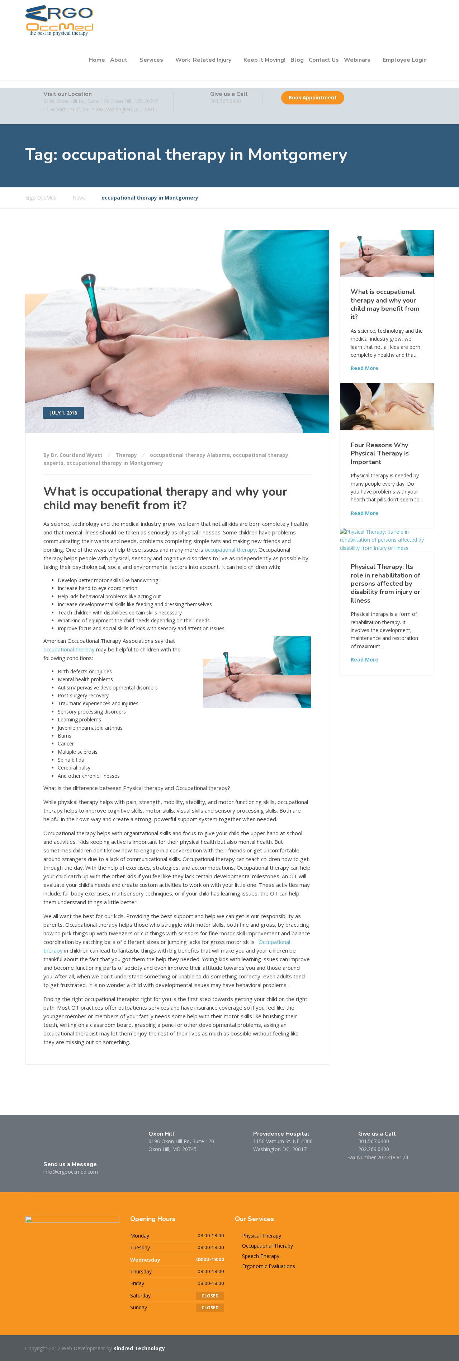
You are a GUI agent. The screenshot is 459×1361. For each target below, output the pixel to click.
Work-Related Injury (203, 60)
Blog (297, 60)
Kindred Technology (139, 1348)
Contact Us (324, 60)
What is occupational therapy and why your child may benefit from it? (165, 498)
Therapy (126, 455)
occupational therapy (230, 549)
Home (97, 60)
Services (151, 60)
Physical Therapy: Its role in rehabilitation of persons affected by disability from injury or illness (385, 583)
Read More (364, 368)
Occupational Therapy (267, 1245)
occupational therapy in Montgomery (114, 462)
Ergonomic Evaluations (268, 1266)
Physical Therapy (261, 1235)
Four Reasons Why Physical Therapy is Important (380, 453)
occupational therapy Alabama (190, 455)
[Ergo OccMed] (59, 20)
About (118, 60)
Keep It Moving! (264, 60)
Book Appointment (313, 97)
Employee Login (405, 60)
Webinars (357, 60)
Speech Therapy (260, 1256)
